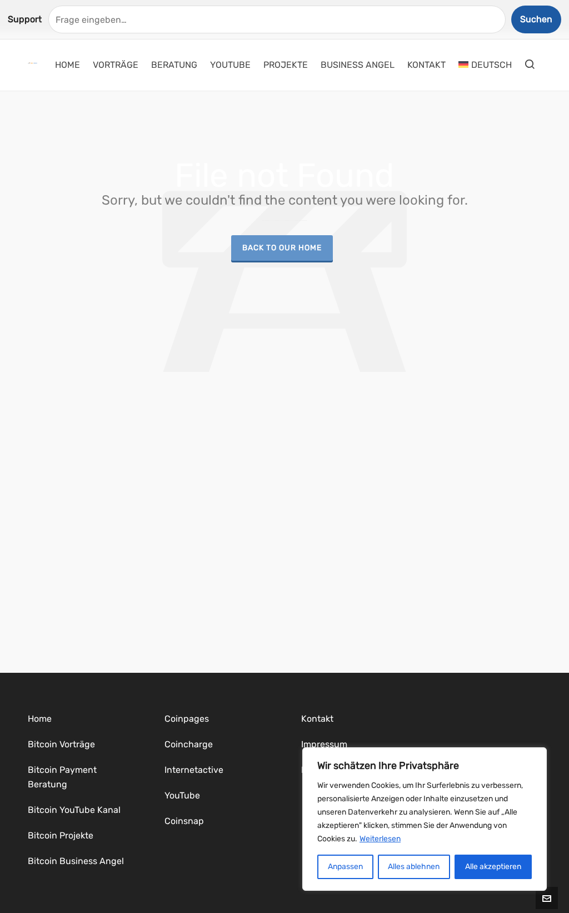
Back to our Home (282, 247)
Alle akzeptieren (493, 866)
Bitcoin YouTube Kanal (74, 810)
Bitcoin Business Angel (76, 861)
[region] (424, 819)
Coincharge (188, 744)
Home (40, 718)
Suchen (536, 19)
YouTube (182, 795)
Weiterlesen (380, 838)
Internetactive (193, 770)
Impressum (324, 744)
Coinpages (186, 718)
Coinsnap (184, 821)
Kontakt (317, 718)
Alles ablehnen (414, 866)
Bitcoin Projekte (60, 835)
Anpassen (345, 866)
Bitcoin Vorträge (61, 744)
